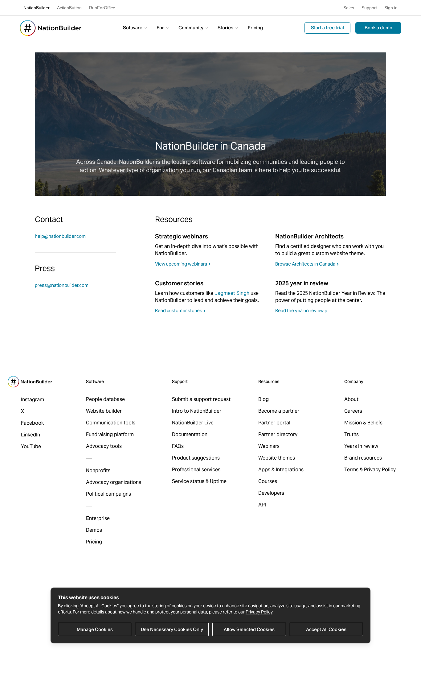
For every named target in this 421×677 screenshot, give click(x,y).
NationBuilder (36, 7)
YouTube (31, 446)
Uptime (218, 481)
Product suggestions (196, 458)
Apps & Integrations (281, 469)
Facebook (32, 423)
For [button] (161, 28)
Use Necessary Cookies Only (172, 629)
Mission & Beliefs (363, 422)
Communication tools (110, 422)
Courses (267, 481)
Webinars (269, 446)
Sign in (391, 7)
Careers (353, 411)
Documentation (189, 434)
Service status (188, 481)
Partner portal (274, 422)
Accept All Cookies (326, 629)
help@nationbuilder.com (60, 236)
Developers (271, 493)
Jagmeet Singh (232, 293)
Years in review (361, 446)
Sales (348, 7)
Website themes (276, 458)
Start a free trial (327, 28)
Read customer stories (178, 310)
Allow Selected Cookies (249, 629)
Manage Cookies (95, 629)
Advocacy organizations (113, 482)
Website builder (104, 411)
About (351, 399)
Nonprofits (98, 470)
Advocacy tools (104, 446)
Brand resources (363, 458)
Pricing (255, 28)
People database (105, 399)
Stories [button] (226, 28)
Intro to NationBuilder (196, 411)
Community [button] (191, 28)
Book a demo (378, 28)
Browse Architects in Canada (305, 264)
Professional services (196, 469)
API (262, 505)
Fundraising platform (110, 434)
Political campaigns (108, 494)
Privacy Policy (259, 612)
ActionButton (69, 7)
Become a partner (278, 411)
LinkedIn (30, 434)
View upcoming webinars (181, 264)
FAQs (178, 446)
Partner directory (277, 434)
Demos (94, 530)
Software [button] (133, 28)
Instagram (32, 399)
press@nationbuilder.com (61, 285)
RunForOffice (102, 7)
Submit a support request (201, 399)
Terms (351, 469)
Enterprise (98, 518)
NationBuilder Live (193, 422)
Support (369, 7)
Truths (351, 434)
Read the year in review (299, 310)
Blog (263, 399)
